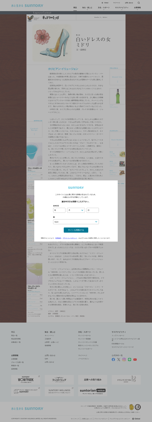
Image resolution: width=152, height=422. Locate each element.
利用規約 (58, 238)
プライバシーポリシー (70, 238)
